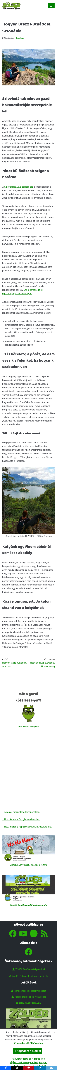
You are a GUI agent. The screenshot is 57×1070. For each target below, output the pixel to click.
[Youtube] (23, 933)
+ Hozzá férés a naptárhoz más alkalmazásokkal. (27, 826)
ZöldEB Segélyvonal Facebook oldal (28, 905)
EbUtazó (20, 38)
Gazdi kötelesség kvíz (28, 726)
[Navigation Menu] (51, 5)
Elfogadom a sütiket (28, 1051)
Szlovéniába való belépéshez (18, 186)
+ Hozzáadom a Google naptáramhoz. (21, 819)
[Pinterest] (28, 1068)
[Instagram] (34, 933)
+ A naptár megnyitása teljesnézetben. (21, 812)
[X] (17, 1068)
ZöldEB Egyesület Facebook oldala (28, 865)
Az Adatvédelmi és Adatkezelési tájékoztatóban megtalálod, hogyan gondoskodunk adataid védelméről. (28, 1062)
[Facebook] (13, 933)
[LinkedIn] (40, 1068)
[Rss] (44, 933)
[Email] (51, 1068)
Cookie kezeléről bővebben (28, 1043)
